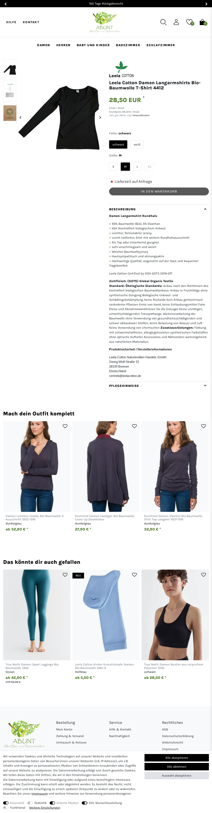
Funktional (17, 807)
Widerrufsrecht (172, 742)
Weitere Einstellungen (44, 807)
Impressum (170, 749)
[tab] (159, 293)
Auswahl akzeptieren (176, 775)
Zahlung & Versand (70, 736)
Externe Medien (68, 803)
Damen (43, 45)
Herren (63, 45)
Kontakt (31, 22)
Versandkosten (140, 115)
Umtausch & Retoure (71, 742)
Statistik (40, 803)
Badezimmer (128, 45)
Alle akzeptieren (176, 758)
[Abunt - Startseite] (104, 22)
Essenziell (17, 803)
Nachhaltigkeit (119, 736)
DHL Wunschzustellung (105, 803)
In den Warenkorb (159, 191)
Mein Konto (64, 729)
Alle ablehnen (176, 767)
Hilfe (11, 22)
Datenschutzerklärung (178, 736)
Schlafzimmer (160, 45)
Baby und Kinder (93, 45)
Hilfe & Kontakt (120, 729)
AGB (165, 729)
